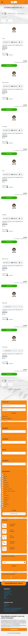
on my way (4, 126)
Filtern (14, 510)
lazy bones (4, 303)
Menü (2, 2)
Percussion (6, 495)
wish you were (5, 82)
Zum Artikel (9, 65)
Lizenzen (6, 595)
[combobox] (12, 13)
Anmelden (14, 413)
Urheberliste (6, 592)
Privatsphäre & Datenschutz (10, 611)
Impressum (6, 605)
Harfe (5, 506)
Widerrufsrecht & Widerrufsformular (12, 609)
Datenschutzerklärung (15, 626)
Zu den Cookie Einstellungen (14, 633)
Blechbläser (6, 487)
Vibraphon (6, 499)
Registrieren (5, 416)
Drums (5, 493)
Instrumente (6, 471)
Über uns (6, 598)
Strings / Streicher (8, 489)
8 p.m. (3, 38)
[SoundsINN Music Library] (14, 2)
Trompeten (6, 484)
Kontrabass (6, 504)
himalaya (4, 214)
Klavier (5, 478)
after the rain (5, 259)
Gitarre (5, 476)
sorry (3, 170)
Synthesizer (6, 497)
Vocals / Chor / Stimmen (9, 491)
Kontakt (5, 603)
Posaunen (6, 482)
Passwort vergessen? (7, 418)
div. (4, 474)
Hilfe (5, 596)
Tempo (4, 449)
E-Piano (5, 502)
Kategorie (5, 428)
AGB (5, 606)
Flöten (5, 480)
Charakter (5, 460)
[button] (2, 13)
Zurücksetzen (14, 513)
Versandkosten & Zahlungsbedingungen (13, 608)
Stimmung (5, 439)
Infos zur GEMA (7, 591)
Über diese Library (8, 594)
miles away (4, 347)
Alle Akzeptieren (14, 629)
